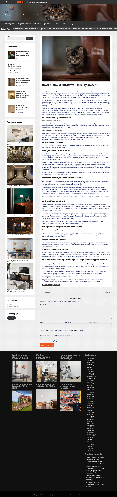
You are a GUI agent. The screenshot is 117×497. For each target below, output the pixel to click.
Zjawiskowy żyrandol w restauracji (16, 164)
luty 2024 (89, 411)
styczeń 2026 (90, 371)
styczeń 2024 (90, 412)
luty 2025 (89, 391)
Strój (56, 24)
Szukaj (9, 36)
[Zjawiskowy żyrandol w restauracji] (20, 154)
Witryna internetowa (93, 322)
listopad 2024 (90, 396)
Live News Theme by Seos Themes (73, 495)
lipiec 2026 (89, 360)
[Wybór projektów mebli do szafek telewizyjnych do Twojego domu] (20, 276)
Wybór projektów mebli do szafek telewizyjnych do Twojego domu (16, 290)
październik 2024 (91, 398)
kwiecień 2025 (90, 387)
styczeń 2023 (90, 428)
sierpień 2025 (90, 380)
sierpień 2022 (90, 437)
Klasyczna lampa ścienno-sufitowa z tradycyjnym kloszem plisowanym (95, 477)
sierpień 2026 (90, 359)
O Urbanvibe (10, 304)
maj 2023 (89, 421)
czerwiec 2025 (90, 384)
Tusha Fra (57, 284)
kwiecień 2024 (90, 407)
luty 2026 (89, 369)
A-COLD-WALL (47, 284)
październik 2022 (91, 434)
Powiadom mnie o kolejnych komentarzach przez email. (55, 336)
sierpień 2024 (90, 402)
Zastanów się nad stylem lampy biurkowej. (19, 215)
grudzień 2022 (90, 430)
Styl (63, 24)
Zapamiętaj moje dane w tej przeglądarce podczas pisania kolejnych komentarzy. (62, 330)
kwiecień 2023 (90, 423)
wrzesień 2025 (91, 378)
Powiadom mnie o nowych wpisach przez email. (53, 341)
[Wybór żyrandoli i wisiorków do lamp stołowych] (20, 249)
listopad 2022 (90, 432)
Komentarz (43, 304)
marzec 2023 (90, 425)
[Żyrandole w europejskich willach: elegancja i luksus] (20, 133)
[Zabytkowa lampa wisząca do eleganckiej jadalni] (20, 225)
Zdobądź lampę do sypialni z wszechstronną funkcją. (19, 186)
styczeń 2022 (90, 448)
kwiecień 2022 (90, 443)
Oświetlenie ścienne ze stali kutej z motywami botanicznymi (22, 94)
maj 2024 (89, 405)
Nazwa (42, 322)
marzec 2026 (90, 367)
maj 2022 (89, 441)
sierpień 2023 (90, 416)
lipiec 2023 (89, 418)
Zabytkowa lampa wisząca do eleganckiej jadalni (18, 235)
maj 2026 (89, 364)
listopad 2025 (90, 375)
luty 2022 (89, 446)
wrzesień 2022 (91, 436)
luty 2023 (89, 427)
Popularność (47, 24)
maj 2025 (89, 385)
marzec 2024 (90, 409)
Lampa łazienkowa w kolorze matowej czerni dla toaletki (97, 29)
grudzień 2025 (90, 373)
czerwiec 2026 (90, 362)
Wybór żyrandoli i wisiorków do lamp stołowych (17, 260)
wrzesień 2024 (91, 400)
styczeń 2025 (90, 393)
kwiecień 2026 (90, 366)
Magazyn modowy (24, 24)
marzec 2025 (90, 389)
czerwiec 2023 (90, 419)
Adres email (68, 322)
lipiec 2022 (89, 439)
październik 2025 (91, 376)
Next (107, 292)
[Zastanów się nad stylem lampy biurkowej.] (20, 201)
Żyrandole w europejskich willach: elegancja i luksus (19, 143)
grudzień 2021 (90, 450)
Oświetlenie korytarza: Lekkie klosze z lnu (22, 107)
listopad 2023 (90, 414)
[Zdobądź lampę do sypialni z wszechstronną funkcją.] (20, 175)
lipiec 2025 (89, 382)
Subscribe (11, 318)
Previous (47, 292)
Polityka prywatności (13, 306)
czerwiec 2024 (90, 403)
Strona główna (10, 24)
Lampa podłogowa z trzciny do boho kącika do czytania (22, 53)
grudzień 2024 (90, 394)
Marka (36, 24)
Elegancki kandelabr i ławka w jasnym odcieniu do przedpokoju (57, 29)
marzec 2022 (90, 445)
